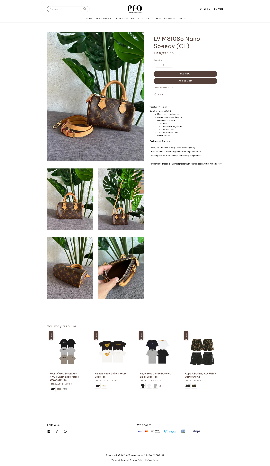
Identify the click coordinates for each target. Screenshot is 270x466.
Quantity (158, 60)
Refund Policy (151, 460)
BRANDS (168, 18)
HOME (89, 18)
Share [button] (160, 94)
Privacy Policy (137, 460)
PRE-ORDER (136, 18)
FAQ (179, 18)
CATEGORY (152, 18)
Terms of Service (120, 460)
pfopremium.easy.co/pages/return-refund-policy (200, 163)
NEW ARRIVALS (104, 18)
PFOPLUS (120, 18)
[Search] (84, 9)
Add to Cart (185, 80)
